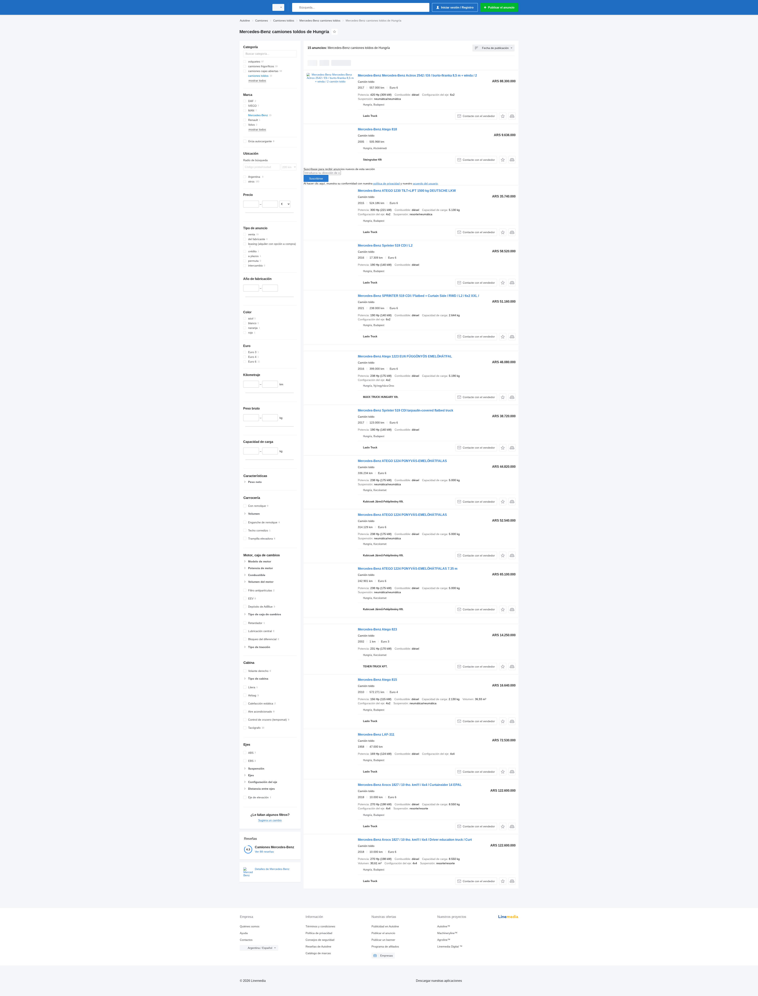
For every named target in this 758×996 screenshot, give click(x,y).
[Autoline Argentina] (253, 7)
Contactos (246, 939)
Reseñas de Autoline (318, 946)
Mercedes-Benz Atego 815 (377, 679)
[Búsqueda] (296, 7)
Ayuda (244, 933)
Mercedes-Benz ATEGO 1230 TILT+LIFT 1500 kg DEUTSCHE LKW (407, 190)
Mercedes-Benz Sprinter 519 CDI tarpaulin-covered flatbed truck (405, 410)
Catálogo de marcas (318, 953)
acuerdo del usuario (425, 183)
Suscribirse (316, 178)
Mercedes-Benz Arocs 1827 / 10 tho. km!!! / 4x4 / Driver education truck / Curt (415, 839)
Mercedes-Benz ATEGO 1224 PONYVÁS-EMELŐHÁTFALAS (402, 461)
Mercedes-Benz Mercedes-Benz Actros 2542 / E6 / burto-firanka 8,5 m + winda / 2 (417, 75)
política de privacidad (386, 183)
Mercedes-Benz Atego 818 (377, 129)
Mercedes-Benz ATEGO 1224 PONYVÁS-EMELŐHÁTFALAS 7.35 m (407, 568)
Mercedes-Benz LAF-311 (376, 734)
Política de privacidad (319, 933)
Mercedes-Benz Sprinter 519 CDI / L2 (385, 245)
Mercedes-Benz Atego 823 (377, 629)
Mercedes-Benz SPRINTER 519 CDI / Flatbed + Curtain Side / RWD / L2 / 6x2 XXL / (418, 295)
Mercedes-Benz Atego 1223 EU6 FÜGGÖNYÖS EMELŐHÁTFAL (405, 356)
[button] (502, 116)
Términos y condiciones (320, 926)
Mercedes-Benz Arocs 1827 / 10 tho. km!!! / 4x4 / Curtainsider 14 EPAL (410, 785)
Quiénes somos (249, 926)
